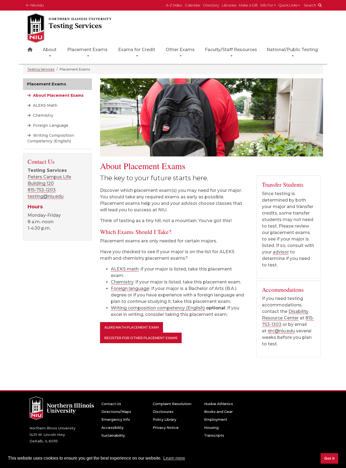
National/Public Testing (292, 49)
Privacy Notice (166, 428)
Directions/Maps (116, 412)
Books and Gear (218, 412)
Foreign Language (50, 125)
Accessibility (112, 428)
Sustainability (113, 435)
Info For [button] (267, 5)
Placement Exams (87, 49)
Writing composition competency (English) (158, 307)
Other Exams (180, 49)
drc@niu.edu (281, 330)
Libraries (229, 5)
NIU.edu (37, 5)
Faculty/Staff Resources (231, 49)
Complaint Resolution (172, 404)
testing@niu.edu (46, 196)
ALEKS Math (44, 105)
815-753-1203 (42, 189)
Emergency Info (115, 419)
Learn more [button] (174, 458)
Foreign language (130, 288)
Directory (211, 5)
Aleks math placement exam (131, 327)
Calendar (193, 5)
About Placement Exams (58, 95)
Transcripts (214, 435)
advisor (281, 252)
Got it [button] (329, 458)
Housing (211, 428)
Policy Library (164, 419)
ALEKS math (125, 269)
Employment (215, 419)
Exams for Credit (136, 49)
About (49, 49)
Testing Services (40, 69)
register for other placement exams (140, 338)
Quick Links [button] (287, 5)
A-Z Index (174, 5)
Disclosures (163, 412)
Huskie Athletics (218, 404)
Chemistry (122, 282)
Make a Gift (248, 5)
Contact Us (111, 404)
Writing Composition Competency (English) (50, 138)
